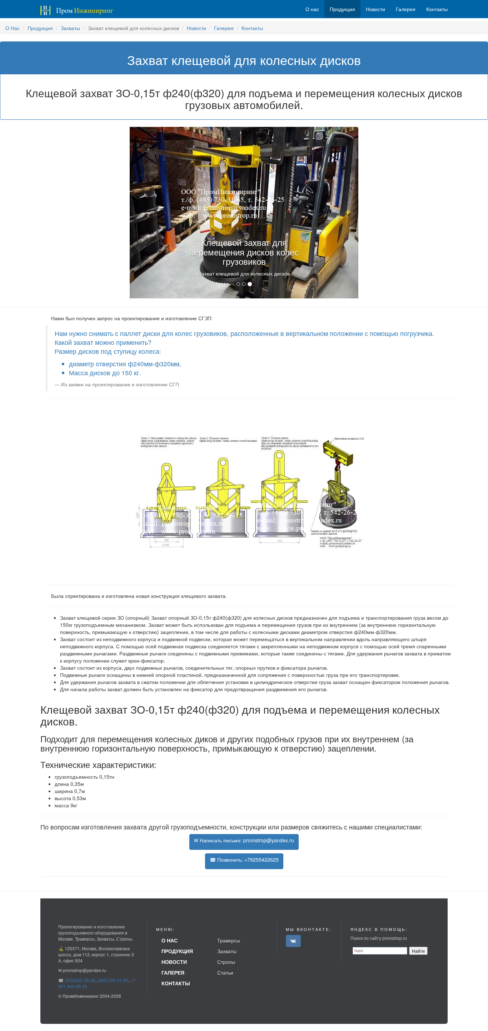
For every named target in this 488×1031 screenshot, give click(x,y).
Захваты (70, 27)
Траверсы (228, 940)
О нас (312, 9)
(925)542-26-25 (80, 980)
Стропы (226, 961)
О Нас (12, 27)
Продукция (40, 27)
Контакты (252, 27)
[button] (147, 212)
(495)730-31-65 (113, 980)
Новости (196, 27)
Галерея (224, 27)
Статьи (225, 972)
